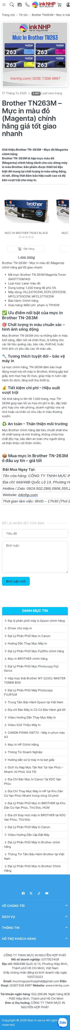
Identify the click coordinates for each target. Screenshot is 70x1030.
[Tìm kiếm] (12, 4)
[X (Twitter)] (31, 893)
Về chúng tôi (13, 906)
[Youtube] (47, 893)
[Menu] (4, 4)
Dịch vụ (8, 917)
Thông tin (10, 928)
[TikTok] (39, 893)
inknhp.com (28, 495)
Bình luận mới (16, 581)
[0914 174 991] (27, 4)
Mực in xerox (36, 1020)
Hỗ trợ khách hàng (19, 939)
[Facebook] (23, 893)
